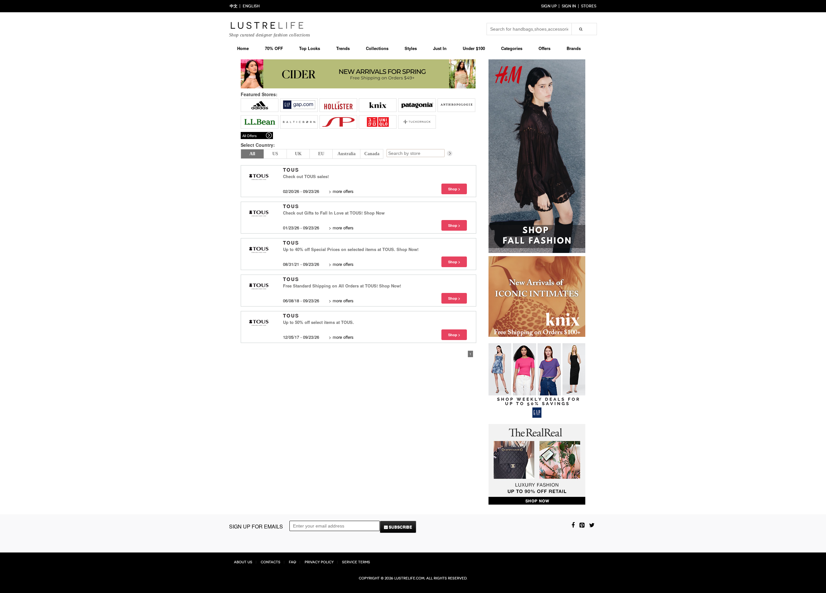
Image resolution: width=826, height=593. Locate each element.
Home (243, 48)
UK (298, 153)
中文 (233, 6)
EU (321, 153)
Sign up (549, 6)
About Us (243, 562)
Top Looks (309, 48)
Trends (343, 48)
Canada (371, 153)
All (252, 153)
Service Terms (356, 562)
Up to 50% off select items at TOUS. (318, 322)
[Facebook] (573, 524)
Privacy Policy (319, 562)
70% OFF (274, 48)
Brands (574, 48)
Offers (544, 48)
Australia (346, 153)
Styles (411, 48)
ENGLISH (251, 6)
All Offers (249, 135)
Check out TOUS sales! (306, 176)
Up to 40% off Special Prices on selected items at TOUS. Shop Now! (350, 249)
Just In (440, 48)
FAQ (292, 562)
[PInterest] (581, 524)
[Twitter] (592, 524)
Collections (377, 48)
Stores (588, 6)
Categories (511, 48)
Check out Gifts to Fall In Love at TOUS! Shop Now (334, 213)
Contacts (270, 562)
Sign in (569, 6)
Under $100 (474, 48)
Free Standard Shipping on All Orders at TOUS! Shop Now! (342, 286)
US (275, 153)
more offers (343, 191)
